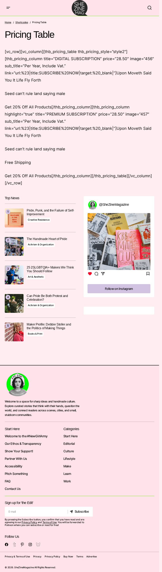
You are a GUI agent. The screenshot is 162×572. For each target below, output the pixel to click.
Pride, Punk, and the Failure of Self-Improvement (50, 212)
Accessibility (13, 466)
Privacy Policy (29, 522)
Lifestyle (69, 459)
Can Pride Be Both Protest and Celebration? (47, 297)
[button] (8, 8)
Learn (67, 474)
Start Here (70, 436)
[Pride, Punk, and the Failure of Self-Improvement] (14, 218)
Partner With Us (16, 459)
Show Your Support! (19, 451)
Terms (79, 556)
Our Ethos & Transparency (23, 444)
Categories (71, 429)
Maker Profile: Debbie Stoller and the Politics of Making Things (49, 326)
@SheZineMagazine (114, 205)
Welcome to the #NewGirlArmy (26, 436)
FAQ (7, 481)
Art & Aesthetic (36, 276)
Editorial (69, 444)
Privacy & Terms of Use (17, 556)
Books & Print (35, 333)
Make (67, 466)
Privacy (37, 556)
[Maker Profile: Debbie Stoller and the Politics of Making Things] (14, 332)
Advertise (91, 556)
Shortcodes (21, 22)
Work (67, 481)
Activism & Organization (41, 244)
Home (8, 22)
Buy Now (68, 556)
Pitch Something (16, 474)
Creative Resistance (38, 219)
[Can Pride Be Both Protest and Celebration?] (14, 303)
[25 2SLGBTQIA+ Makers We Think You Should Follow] (14, 275)
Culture (68, 451)
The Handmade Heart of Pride (47, 239)
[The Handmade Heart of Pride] (14, 246)
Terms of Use (49, 522)
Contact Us (13, 489)
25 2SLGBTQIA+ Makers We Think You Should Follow (50, 269)
